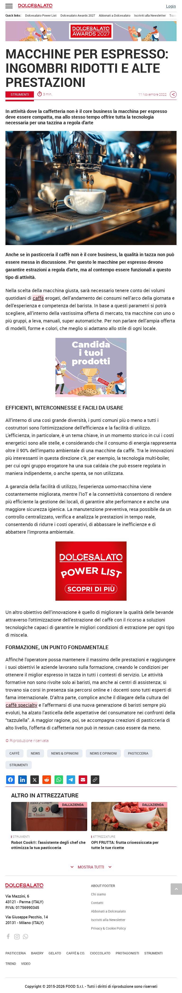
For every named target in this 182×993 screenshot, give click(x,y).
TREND (10, 963)
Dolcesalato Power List (41, 15)
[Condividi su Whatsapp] (59, 779)
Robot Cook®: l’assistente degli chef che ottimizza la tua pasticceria (48, 845)
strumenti (18, 765)
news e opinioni (103, 753)
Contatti (97, 902)
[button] (9, 6)
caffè (38, 298)
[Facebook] (8, 936)
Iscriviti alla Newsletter (150, 15)
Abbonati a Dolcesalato (114, 15)
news (35, 753)
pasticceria (138, 753)
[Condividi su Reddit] (46, 779)
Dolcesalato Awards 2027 (77, 15)
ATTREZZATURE (104, 837)
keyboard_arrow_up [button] (176, 889)
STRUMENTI (20, 94)
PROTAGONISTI (127, 953)
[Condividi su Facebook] (10, 779)
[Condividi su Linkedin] (22, 779)
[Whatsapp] (25, 936)
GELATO (55, 953)
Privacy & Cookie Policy (108, 928)
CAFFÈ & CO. (75, 953)
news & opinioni (64, 753)
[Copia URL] (95, 779)
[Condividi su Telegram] (71, 779)
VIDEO (26, 963)
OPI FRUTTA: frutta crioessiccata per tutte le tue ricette (125, 845)
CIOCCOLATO (100, 953)
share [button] (173, 94)
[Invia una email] (83, 779)
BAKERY (37, 953)
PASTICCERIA (15, 953)
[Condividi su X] (34, 779)
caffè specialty (21, 705)
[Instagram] (17, 936)
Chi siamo (98, 894)
